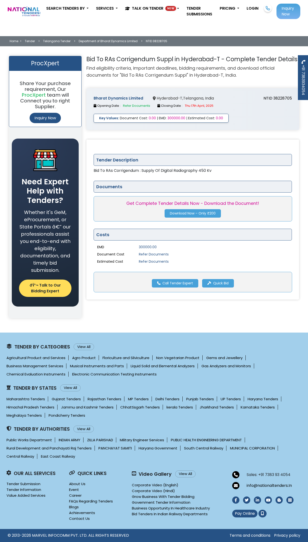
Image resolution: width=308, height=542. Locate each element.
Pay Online (245, 513)
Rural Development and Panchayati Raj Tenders (49, 448)
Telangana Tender (57, 41)
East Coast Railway (58, 456)
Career (75, 495)
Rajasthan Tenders (104, 398)
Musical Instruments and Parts (97, 365)
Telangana (193, 98)
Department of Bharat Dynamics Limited (108, 41)
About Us (77, 483)
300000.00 (148, 247)
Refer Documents (154, 254)
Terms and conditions (250, 535)
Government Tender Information (161, 502)
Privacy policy (287, 535)
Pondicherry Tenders (67, 415)
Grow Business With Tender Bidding (163, 496)
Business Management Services (34, 365)
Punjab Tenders (200, 398)
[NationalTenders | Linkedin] (257, 500)
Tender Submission (23, 483)
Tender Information (23, 489)
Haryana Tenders (263, 398)
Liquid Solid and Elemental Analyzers (163, 365)
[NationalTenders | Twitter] (246, 500)
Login (252, 8)
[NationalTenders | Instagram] (290, 500)
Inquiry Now (45, 118)
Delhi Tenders (167, 398)
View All (83, 346)
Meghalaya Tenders (24, 415)
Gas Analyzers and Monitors (226, 365)
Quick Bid (220, 283)
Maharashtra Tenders (25, 398)
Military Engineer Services (142, 439)
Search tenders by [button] (66, 8)
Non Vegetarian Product (177, 357)
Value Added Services (25, 495)
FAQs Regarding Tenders (91, 501)
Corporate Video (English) (155, 485)
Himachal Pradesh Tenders (30, 407)
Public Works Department (29, 439)
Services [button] (105, 8)
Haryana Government (158, 448)
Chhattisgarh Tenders (140, 407)
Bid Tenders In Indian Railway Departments (170, 513)
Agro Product (84, 357)
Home (14, 41)
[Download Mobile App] (262, 513)
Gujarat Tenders (66, 398)
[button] (152, 8)
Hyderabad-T (169, 98)
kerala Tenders (180, 407)
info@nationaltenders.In (269, 485)
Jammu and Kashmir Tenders (87, 407)
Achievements (82, 512)
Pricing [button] (228, 8)
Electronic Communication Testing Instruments (114, 374)
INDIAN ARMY (69, 439)
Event (74, 489)
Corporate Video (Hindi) (153, 490)
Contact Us (79, 518)
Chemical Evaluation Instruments (35, 374)
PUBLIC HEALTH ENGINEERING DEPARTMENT (206, 439)
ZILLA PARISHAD (100, 439)
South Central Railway (203, 448)
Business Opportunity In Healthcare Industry (171, 508)
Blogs (74, 506)
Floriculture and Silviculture (126, 357)
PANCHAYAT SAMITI (115, 448)
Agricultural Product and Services (35, 357)
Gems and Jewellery (224, 357)
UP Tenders (231, 398)
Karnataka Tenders (258, 407)
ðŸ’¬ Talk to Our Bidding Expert (45, 288)
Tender (30, 41)
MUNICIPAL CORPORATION (252, 448)
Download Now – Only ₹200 (193, 213)
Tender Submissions (199, 11)
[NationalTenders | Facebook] (235, 500)
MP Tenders (138, 398)
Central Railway (20, 456)
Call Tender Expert (177, 283)
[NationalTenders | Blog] (279, 500)
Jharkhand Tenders (217, 407)
